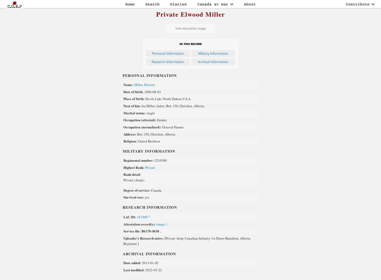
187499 (142, 217)
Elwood (149, 84)
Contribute (357, 4)
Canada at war (212, 4)
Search (152, 4)
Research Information (168, 62)
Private (150, 167)
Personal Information (168, 53)
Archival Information (213, 62)
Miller (138, 84)
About (250, 4)
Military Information (213, 53)
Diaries (178, 4)
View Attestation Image (190, 28)
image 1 (161, 224)
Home (130, 4)
